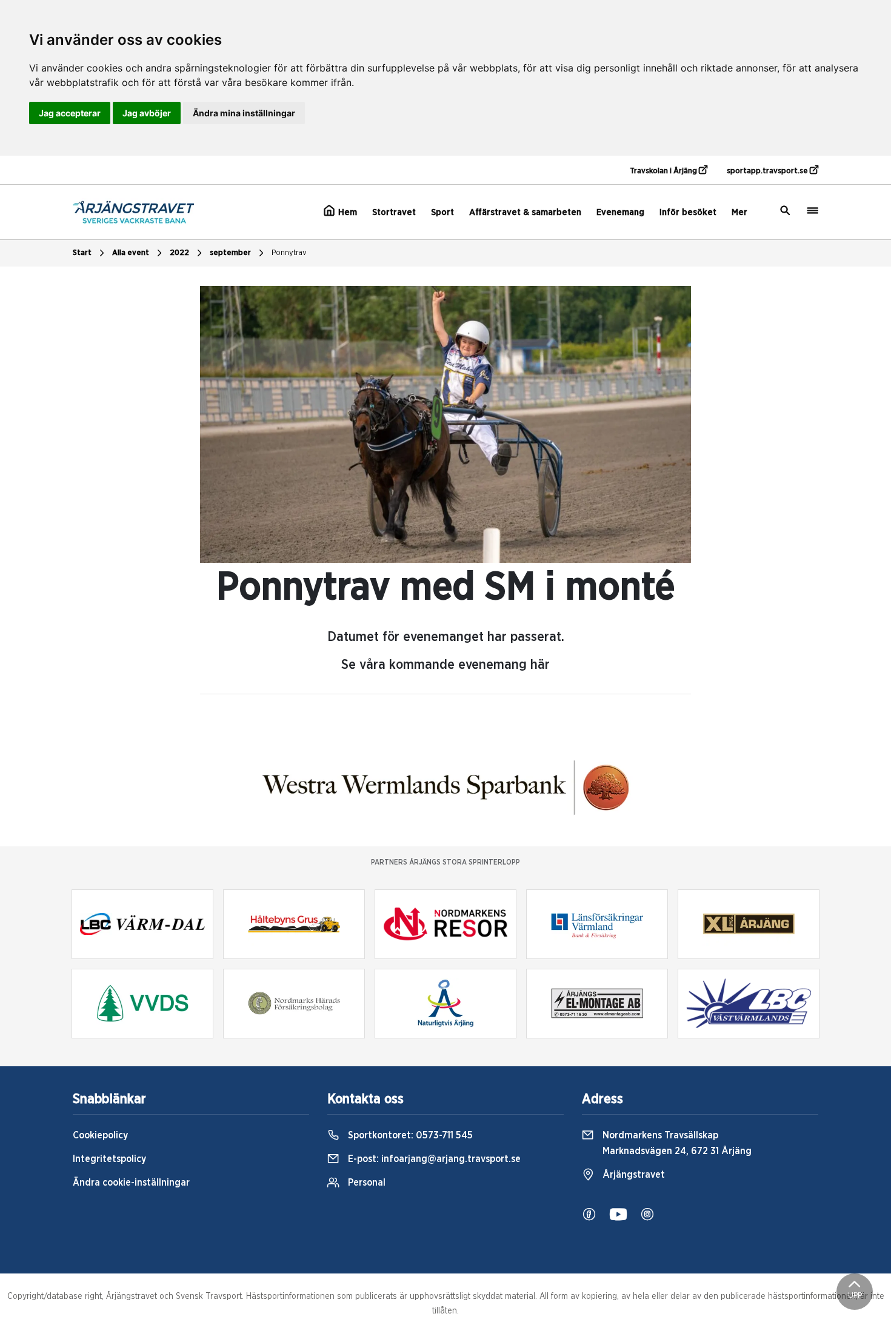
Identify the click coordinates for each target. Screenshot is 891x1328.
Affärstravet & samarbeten (525, 212)
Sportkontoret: (409, 1135)
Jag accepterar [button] (70, 113)
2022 (179, 253)
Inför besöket (687, 212)
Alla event (130, 253)
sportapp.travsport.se (768, 171)
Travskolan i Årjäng (664, 171)
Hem (346, 212)
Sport (442, 212)
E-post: (433, 1159)
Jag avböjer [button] (146, 113)
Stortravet (394, 212)
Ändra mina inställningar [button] (244, 113)
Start (82, 253)
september (230, 253)
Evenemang (620, 212)
